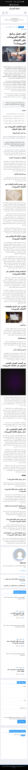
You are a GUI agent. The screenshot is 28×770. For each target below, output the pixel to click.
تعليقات (24, 686)
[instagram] (12, 4)
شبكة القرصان (14, 8)
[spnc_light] (3, 12)
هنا (20, 468)
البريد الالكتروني (23, 708)
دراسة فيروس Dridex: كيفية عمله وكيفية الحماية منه (15, 579)
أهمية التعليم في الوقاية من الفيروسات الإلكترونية (17, 614)
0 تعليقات (22, 29)
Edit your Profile (22, 565)
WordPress (24, 766)
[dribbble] (14, 4)
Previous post (22, 576)
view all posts (23, 570)
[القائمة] (25, 12)
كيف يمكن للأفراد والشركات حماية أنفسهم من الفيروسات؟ (15, 642)
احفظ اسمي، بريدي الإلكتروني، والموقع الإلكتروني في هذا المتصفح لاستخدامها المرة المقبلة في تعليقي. (15, 718)
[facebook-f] (17, 4)
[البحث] (6, 13)
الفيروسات (21, 27)
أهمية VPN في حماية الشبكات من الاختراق (14, 585)
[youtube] (10, 4)
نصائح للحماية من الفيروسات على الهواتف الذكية (15, 670)
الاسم (25, 700)
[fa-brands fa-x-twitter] (16, 4)
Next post (23, 583)
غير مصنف (22, 735)
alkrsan (14, 27)
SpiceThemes (14, 767)
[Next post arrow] (3, 585)
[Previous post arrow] (3, 579)
